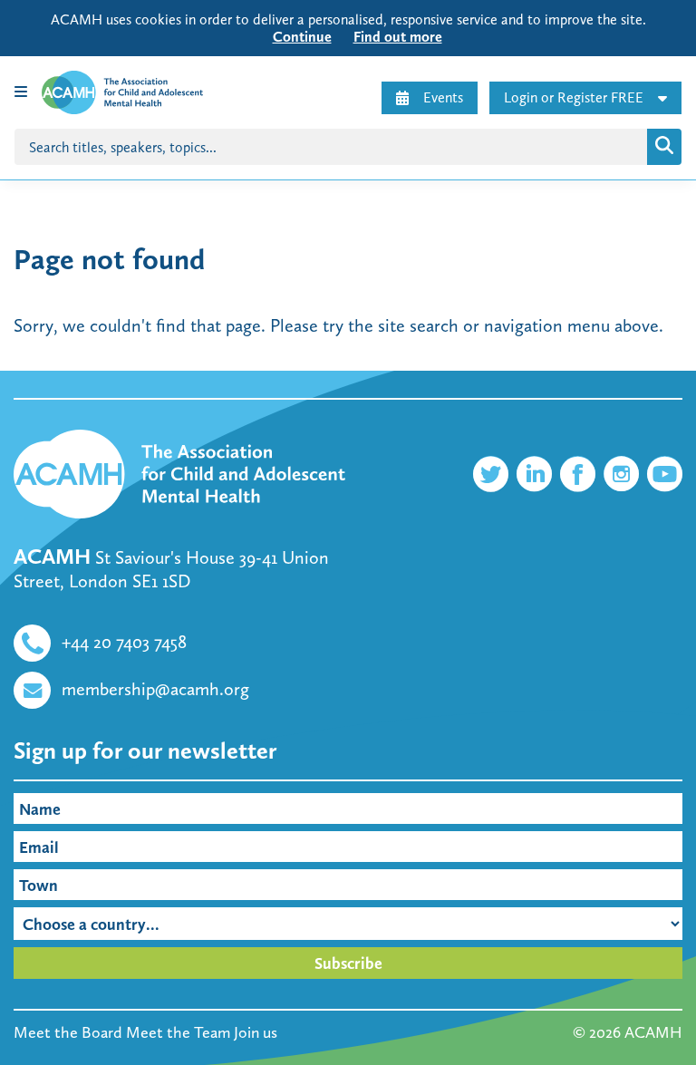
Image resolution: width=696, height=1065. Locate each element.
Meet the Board (68, 1032)
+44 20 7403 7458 (124, 642)
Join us (255, 1032)
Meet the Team (178, 1032)
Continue (302, 36)
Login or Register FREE (573, 97)
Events (443, 97)
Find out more (397, 36)
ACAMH (653, 1032)
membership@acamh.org (155, 689)
